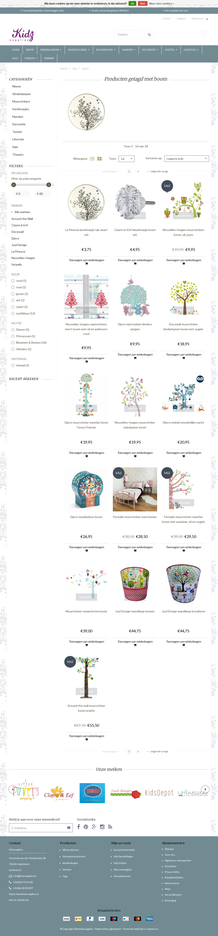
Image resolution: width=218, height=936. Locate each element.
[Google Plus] (94, 827)
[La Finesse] (192, 793)
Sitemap (169, 849)
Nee (142, 3)
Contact (166, 18)
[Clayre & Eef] (59, 793)
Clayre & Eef (19, 225)
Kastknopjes (104, 49)
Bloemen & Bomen (31, 342)
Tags (74, 68)
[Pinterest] (86, 827)
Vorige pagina (109, 171)
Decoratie (149, 49)
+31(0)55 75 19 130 (23, 882)
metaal (22, 365)
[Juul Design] (126, 793)
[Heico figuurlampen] (92, 793)
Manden (127, 49)
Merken (49, 58)
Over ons (170, 854)
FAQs (168, 889)
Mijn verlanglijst (123, 869)
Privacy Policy (172, 872)
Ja (132, 3)
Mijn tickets (120, 863)
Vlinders (23, 349)
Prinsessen (25, 336)
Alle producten (71, 849)
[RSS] (110, 827)
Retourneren (172, 883)
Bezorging (170, 900)
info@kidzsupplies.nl (24, 876)
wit (20, 300)
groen (22, 294)
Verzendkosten (173, 894)
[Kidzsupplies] (58, 34)
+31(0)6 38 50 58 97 (23, 888)
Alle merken (22, 212)
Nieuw (30, 49)
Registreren (197, 18)
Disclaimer (171, 866)
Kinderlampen (49, 49)
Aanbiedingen (70, 863)
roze (21, 287)
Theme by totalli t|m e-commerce (140, 928)
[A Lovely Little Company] (25, 790)
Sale (15, 58)
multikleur (25, 313)
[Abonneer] (69, 826)
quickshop (86, 215)
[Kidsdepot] (159, 793)
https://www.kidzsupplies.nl (24, 894)
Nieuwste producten (74, 856)
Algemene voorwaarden (178, 860)
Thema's (30, 58)
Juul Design (19, 245)
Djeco (15, 238)
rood (21, 280)
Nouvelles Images (23, 258)
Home (15, 49)
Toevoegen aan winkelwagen (86, 260)
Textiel (170, 49)
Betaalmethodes (174, 877)
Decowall (17, 231)
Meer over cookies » (161, 3)
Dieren (22, 329)
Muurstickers (77, 49)
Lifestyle (190, 49)
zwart (22, 307)
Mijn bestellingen (123, 856)
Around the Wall (22, 218)
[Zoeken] (149, 34)
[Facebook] (78, 827)
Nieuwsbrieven (122, 876)
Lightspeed (114, 928)
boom (85, 68)
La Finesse (18, 251)
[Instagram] (102, 827)
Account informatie (124, 849)
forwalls (16, 264)
